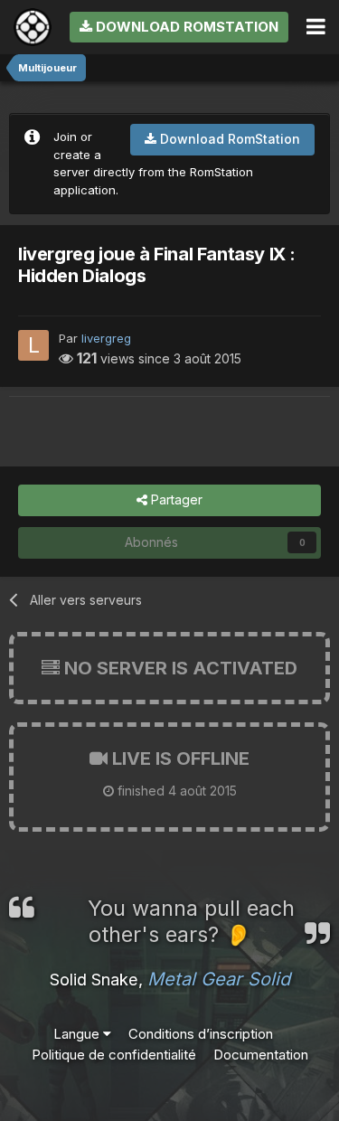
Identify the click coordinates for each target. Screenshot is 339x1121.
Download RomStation (185, 26)
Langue (78, 1033)
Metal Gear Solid (218, 979)
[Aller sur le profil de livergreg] (33, 345)
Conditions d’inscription (200, 1033)
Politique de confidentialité (114, 1054)
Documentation (260, 1054)
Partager (174, 499)
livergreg (106, 338)
